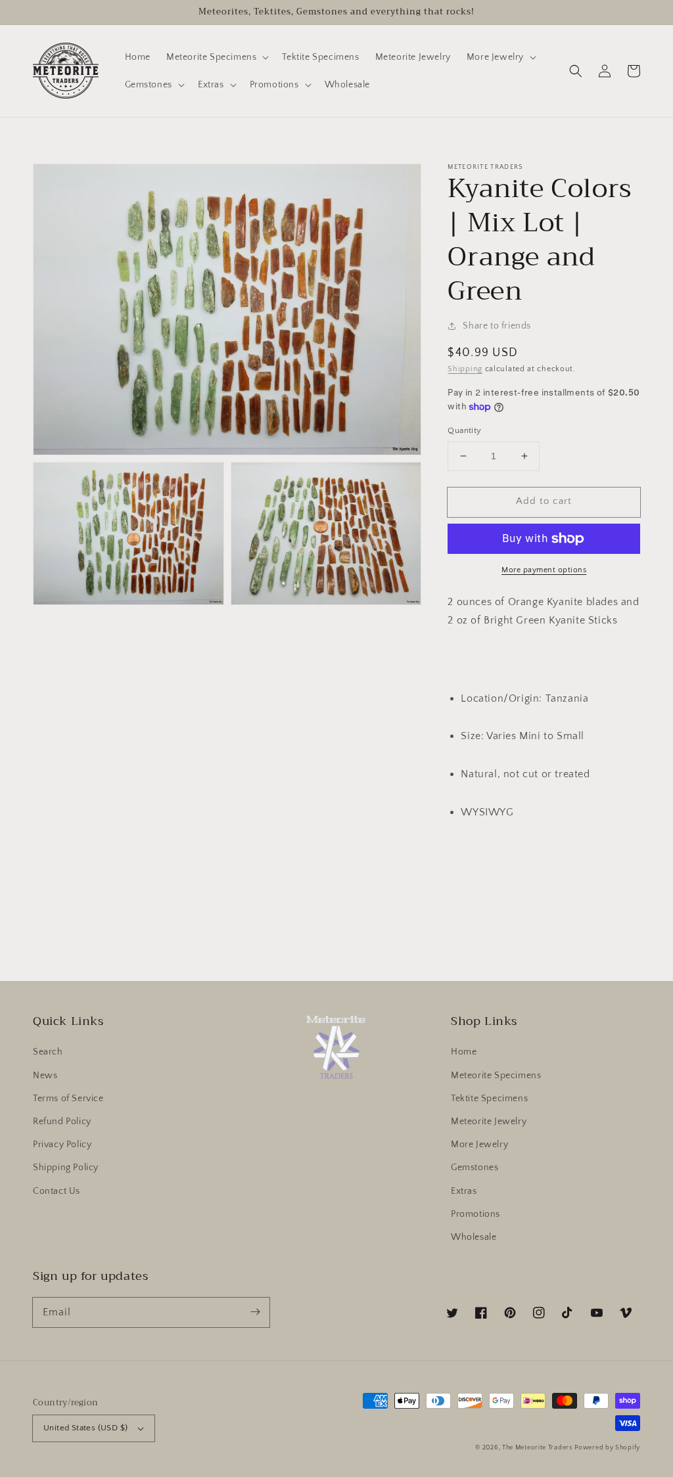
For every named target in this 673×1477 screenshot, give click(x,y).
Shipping (465, 369)
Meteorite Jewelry (488, 1121)
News (45, 1075)
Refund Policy (62, 1121)
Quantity (464, 430)
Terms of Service (68, 1098)
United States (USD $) (85, 1427)
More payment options (543, 570)
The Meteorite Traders (537, 1447)
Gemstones (474, 1167)
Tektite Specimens (489, 1098)
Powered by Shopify (607, 1447)
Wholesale (473, 1237)
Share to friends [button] (497, 326)
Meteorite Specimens (496, 1075)
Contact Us (56, 1191)
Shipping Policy (66, 1167)
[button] (575, 71)
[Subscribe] (255, 1312)
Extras (464, 1191)
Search (48, 1052)
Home (463, 1052)
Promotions (475, 1214)
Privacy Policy (62, 1144)
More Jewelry (479, 1144)
